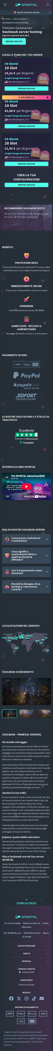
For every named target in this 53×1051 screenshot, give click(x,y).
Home (8, 18)
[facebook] (11, 999)
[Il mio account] (48, 5)
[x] (19, 999)
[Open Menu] (5, 5)
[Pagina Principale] (26, 4)
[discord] (42, 999)
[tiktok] (34, 999)
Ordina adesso (14, 41)
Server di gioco (20, 18)
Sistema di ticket (26, 984)
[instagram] (26, 999)
